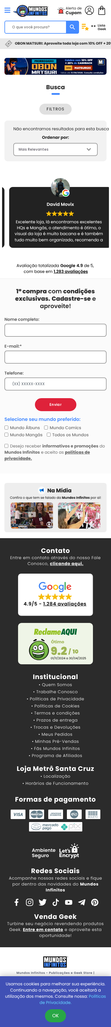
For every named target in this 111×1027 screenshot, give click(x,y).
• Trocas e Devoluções (55, 727)
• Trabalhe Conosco (55, 692)
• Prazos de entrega (55, 720)
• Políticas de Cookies (55, 706)
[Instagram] (29, 902)
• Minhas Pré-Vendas (55, 741)
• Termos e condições (55, 713)
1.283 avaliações (71, 271)
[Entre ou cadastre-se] (89, 9)
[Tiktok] (55, 902)
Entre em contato (43, 929)
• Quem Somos (55, 685)
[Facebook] (16, 902)
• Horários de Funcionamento (55, 783)
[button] (55, 595)
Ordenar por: (55, 137)
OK (55, 1015)
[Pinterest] (94, 902)
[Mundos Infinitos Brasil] (31, 10)
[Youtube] (68, 902)
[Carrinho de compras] (102, 9)
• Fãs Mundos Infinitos (55, 748)
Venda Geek (55, 916)
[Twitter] (42, 902)
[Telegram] (81, 902)
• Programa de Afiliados (55, 756)
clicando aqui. (66, 564)
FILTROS (55, 109)
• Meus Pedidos (55, 734)
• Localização (55, 776)
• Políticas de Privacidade (55, 699)
